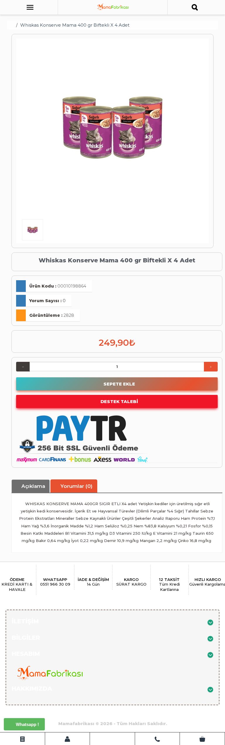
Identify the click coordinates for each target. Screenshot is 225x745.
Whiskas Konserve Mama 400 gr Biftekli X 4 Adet (74, 25)
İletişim (182, 714)
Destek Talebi (118, 401)
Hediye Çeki (95, 714)
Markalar (125, 714)
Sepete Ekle (118, 384)
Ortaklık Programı (55, 714)
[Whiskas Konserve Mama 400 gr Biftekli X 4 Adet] (112, 127)
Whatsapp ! (27, 724)
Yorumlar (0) (76, 486)
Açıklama (32, 486)
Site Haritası (154, 714)
